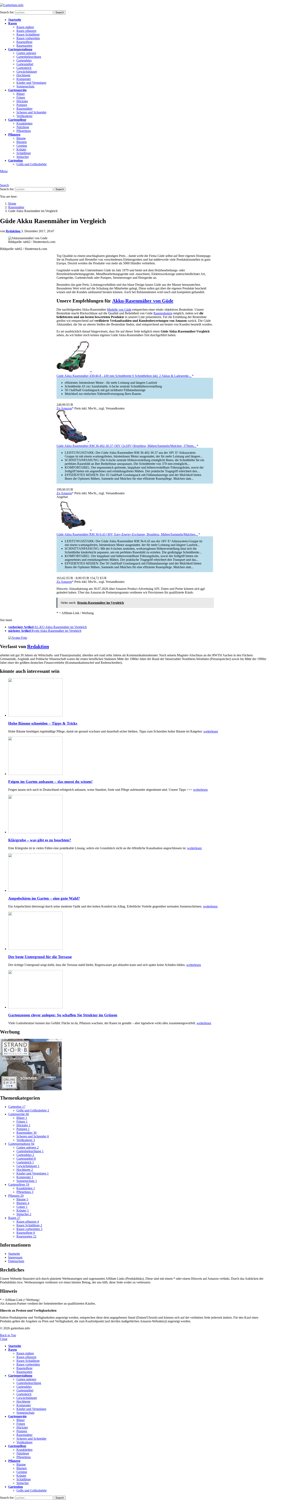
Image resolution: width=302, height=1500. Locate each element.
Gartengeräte (17, 90)
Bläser (20, 94)
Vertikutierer (24, 116)
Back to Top (8, 1335)
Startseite (14, 19)
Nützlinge (22, 127)
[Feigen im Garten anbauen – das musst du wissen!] (139, 756)
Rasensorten (24, 45)
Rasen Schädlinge (28, 34)
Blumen (21, 142)
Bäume (21, 138)
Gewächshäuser (26, 71)
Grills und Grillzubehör (31, 164)
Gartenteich (23, 68)
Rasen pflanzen (26, 31)
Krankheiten (24, 123)
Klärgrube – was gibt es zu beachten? (39, 840)
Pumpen (21, 105)
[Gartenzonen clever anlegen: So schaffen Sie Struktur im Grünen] (139, 989)
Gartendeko (24, 60)
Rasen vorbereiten (28, 38)
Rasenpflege (24, 42)
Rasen (12, 23)
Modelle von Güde (119, 309)
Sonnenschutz (25, 86)
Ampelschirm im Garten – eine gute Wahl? (44, 898)
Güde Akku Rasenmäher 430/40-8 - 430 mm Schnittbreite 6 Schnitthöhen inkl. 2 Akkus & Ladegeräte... (124, 376)
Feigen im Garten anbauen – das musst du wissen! (50, 781)
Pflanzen (14, 134)
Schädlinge (23, 153)
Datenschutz (16, 1261)
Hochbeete (23, 75)
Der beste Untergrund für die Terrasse (40, 957)
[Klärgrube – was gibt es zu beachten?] (139, 814)
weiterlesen (210, 731)
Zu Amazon (64, 408)
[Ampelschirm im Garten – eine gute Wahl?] (139, 872)
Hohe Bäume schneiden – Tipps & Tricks (42, 723)
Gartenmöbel (24, 64)
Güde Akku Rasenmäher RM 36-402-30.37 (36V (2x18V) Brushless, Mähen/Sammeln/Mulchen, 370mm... (126, 446)
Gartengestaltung (20, 49)
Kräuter (21, 149)
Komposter (23, 79)
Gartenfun (15, 160)
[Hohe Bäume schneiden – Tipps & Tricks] (139, 697)
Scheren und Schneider (31, 112)
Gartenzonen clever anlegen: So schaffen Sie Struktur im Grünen (62, 1015)
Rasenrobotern (162, 313)
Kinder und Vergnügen (31, 82)
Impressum (15, 1257)
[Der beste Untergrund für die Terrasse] (139, 931)
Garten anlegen (26, 53)
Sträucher (22, 157)
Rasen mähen (25, 27)
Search (59, 12)
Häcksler (22, 101)
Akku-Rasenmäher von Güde (142, 300)
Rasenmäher (24, 108)
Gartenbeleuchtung (28, 56)
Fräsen (20, 97)
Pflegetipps (23, 131)
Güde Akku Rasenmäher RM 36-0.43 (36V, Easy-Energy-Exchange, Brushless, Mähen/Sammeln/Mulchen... (127, 534)
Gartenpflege (17, 119)
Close (3, 1339)
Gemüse (21, 145)
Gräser (22, 1206)
